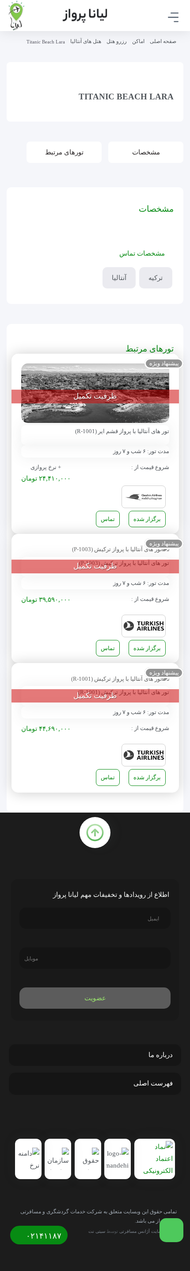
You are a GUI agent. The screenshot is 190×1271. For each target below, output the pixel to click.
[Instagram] (96, 1118)
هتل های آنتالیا (85, 41)
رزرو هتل (116, 41)
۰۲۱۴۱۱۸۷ (42, 1236)
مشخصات (146, 152)
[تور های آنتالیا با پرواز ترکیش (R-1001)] (120, 678)
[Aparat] (77, 1118)
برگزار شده (147, 519)
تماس (108, 519)
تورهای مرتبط (64, 152)
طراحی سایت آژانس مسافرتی (148, 1231)
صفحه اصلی (163, 41)
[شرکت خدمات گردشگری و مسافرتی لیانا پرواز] (58, 15)
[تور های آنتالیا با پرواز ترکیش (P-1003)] (120, 548)
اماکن (138, 41)
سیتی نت (96, 1231)
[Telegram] (115, 1118)
